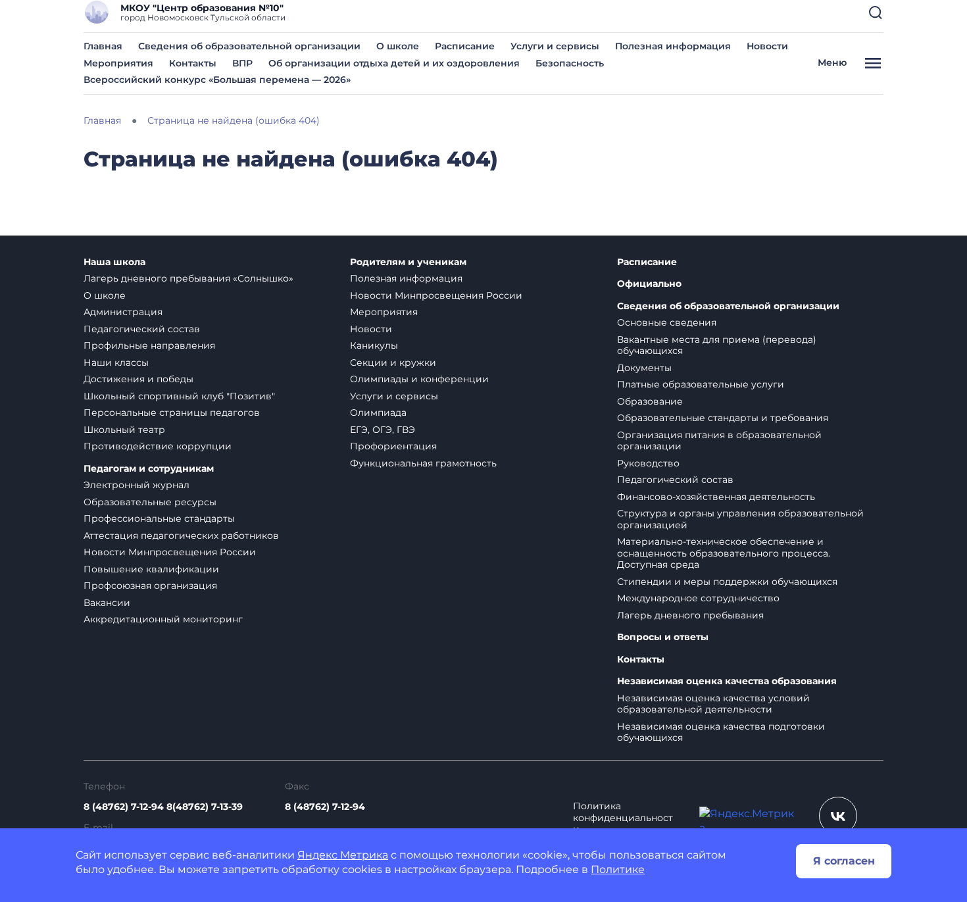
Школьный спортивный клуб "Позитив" (179, 396)
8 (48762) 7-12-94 (325, 807)
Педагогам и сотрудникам (149, 468)
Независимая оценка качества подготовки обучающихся (721, 732)
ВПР (242, 63)
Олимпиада (378, 412)
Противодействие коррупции (158, 446)
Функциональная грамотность (423, 463)
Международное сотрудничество (698, 598)
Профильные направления (149, 345)
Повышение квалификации (151, 569)
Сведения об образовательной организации (249, 46)
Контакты (192, 63)
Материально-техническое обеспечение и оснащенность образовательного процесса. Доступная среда (723, 553)
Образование (650, 401)
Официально (649, 283)
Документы (644, 368)
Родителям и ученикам (408, 262)
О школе (397, 46)
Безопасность (569, 63)
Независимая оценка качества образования (727, 681)
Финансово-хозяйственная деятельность (716, 497)
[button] (875, 12)
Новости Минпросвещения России (170, 552)
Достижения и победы (138, 379)
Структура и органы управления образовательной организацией (740, 519)
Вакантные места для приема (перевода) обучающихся (716, 345)
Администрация (123, 312)
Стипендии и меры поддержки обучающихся (727, 582)
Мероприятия (118, 63)
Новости (767, 46)
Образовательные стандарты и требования (722, 418)
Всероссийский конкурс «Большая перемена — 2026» (217, 80)
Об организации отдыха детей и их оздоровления (394, 63)
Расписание (465, 46)
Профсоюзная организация (150, 585)
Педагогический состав (142, 329)
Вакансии (107, 603)
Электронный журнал (136, 485)
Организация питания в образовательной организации (719, 441)
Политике (618, 869)
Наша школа (114, 262)
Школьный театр (124, 430)
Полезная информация (673, 46)
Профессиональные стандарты (159, 518)
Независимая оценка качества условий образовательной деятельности (713, 704)
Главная (103, 46)
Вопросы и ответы (662, 637)
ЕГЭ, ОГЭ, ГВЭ (382, 430)
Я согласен (844, 861)
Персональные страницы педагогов (172, 412)
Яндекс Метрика (342, 855)
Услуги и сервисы (554, 46)
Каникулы (374, 345)
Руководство (648, 463)
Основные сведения (666, 322)
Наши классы (116, 362)
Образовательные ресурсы (150, 502)
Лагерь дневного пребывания (690, 615)
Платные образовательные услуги (700, 384)
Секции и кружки (393, 362)
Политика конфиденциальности (623, 818)
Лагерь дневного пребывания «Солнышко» (188, 278)
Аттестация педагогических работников (181, 535)
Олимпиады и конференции (419, 379)
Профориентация (393, 446)
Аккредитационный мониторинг (163, 619)
